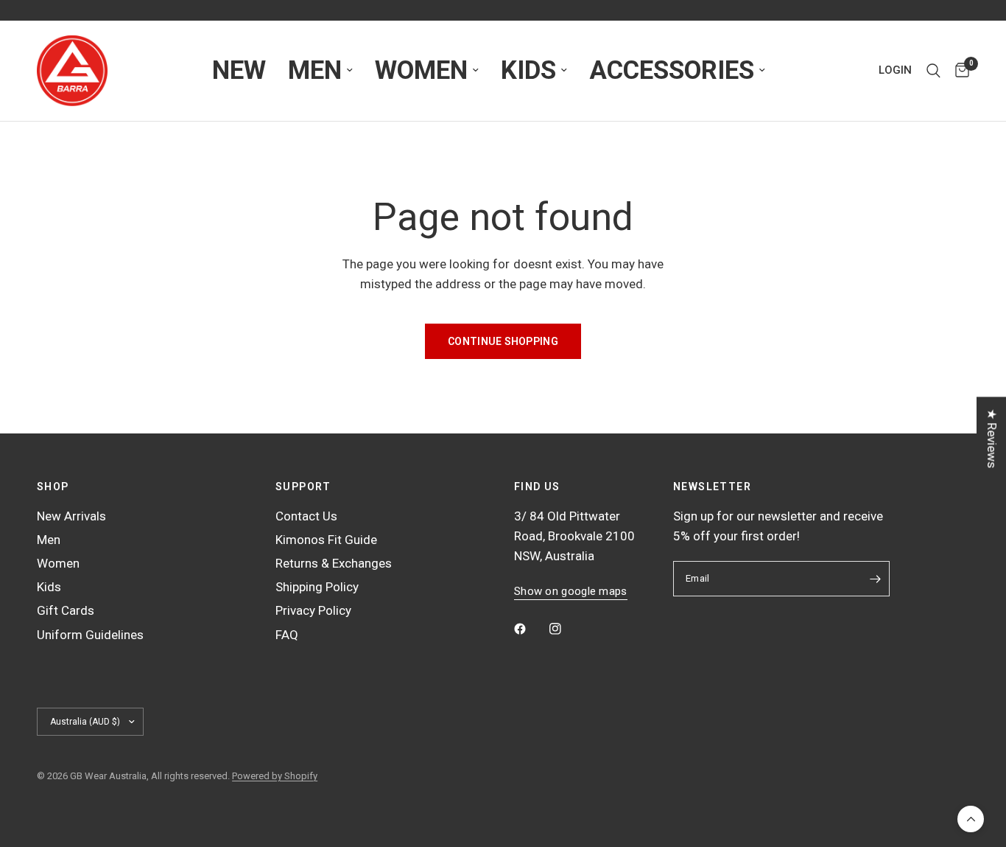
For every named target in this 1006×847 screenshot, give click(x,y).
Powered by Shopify (274, 775)
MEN (315, 70)
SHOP (53, 486)
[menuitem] (239, 71)
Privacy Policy (313, 610)
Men (48, 539)
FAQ (286, 634)
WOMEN (421, 70)
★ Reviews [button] (992, 438)
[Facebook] (530, 629)
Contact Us (306, 516)
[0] (958, 71)
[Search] (933, 71)
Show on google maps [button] (570, 591)
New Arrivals (71, 516)
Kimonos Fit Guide (326, 539)
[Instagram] (565, 629)
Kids (49, 586)
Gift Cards (65, 610)
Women (58, 563)
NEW (239, 70)
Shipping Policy (317, 586)
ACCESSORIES (671, 70)
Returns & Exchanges (333, 563)
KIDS (528, 70)
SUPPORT (303, 486)
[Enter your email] (875, 578)
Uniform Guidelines (90, 634)
